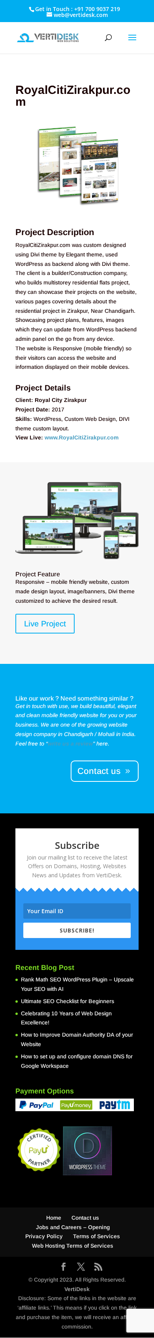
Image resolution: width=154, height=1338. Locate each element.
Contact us (98, 771)
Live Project (45, 623)
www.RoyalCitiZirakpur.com (81, 437)
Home (53, 1218)
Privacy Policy (44, 1236)
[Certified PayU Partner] (39, 1171)
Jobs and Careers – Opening (73, 1227)
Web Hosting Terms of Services (72, 1246)
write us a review (70, 743)
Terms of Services (96, 1236)
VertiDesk (77, 1289)
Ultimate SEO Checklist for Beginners (67, 1001)
